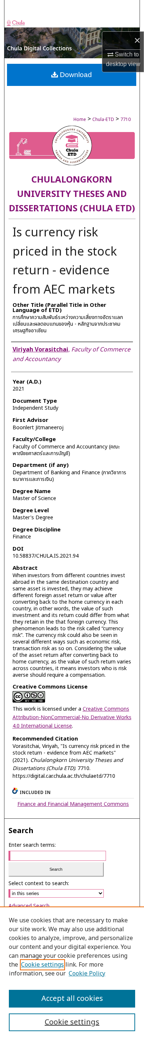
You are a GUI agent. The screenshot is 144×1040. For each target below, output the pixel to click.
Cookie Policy (87, 973)
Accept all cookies (72, 998)
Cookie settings (42, 964)
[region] (72, 973)
